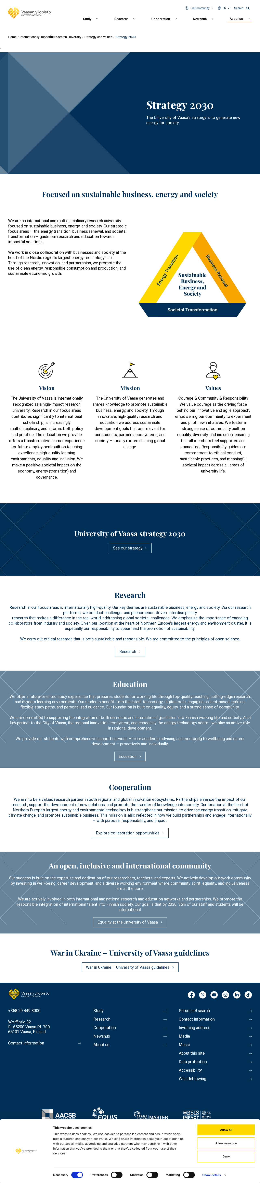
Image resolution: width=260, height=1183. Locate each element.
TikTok (248, 995)
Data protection (193, 1061)
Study (87, 19)
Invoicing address (194, 1027)
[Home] (29, 13)
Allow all (226, 1130)
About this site (192, 1053)
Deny (226, 1156)
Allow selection (226, 1143)
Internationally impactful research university (50, 37)
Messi (184, 1044)
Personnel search (194, 1010)
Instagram (225, 995)
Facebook (191, 995)
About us (236, 19)
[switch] (116, 1175)
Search (238, 8)
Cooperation (160, 19)
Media (184, 1036)
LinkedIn (236, 995)
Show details (211, 1175)
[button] (192, 277)
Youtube (214, 995)
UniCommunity (200, 8)
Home (12, 37)
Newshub (200, 19)
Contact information (26, 1043)
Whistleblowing (192, 1078)
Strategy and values (98, 37)
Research (121, 19)
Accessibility (190, 1070)
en (224, 8)
